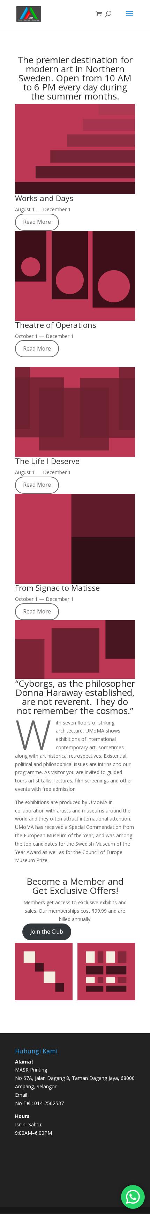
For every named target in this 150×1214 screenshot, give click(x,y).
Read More (37, 222)
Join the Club (46, 931)
